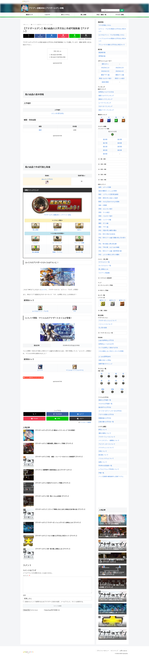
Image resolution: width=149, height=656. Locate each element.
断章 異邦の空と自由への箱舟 (108, 198)
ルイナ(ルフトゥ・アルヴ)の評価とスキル (111, 35)
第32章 (120, 150)
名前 (24, 595)
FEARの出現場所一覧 (105, 465)
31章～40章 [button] (103, 174)
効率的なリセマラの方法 (106, 92)
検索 (122, 10)
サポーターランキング (105, 106)
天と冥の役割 (103, 327)
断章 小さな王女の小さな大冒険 (109, 201)
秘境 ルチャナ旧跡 (105, 187)
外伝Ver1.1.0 (105, 67)
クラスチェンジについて (106, 447)
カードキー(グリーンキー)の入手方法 (110, 411)
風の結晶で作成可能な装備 (58, 57)
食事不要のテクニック (105, 364)
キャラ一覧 (79, 252)
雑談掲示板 (102, 52)
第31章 (105, 150)
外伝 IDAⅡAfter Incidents (107, 234)
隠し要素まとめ (103, 269)
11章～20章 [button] (103, 164)
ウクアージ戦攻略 (104, 273)
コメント (26, 575)
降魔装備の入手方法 (105, 418)
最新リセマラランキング (106, 95)
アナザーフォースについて (107, 437)
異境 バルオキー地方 (105, 216)
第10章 (105, 139)
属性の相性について (105, 433)
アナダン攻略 (119, 14)
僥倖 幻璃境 (103, 205)
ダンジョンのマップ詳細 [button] (106, 285)
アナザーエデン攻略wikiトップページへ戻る (57, 215)
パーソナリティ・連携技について (109, 440)
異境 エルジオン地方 (105, 209)
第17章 (105, 143)
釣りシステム (65, 14)
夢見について (103, 429)
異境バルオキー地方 (105, 78)
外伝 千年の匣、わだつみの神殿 (109, 247)
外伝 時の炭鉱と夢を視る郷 (107, 244)
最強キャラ (29, 14)
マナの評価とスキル (105, 25)
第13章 (120, 139)
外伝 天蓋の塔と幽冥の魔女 (107, 230)
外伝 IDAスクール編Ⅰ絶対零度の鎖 (110, 251)
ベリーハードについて (105, 324)
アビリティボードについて (107, 444)
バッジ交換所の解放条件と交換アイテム (111, 476)
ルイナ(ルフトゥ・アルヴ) (40, 311)
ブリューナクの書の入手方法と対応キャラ (112, 44)
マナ (74, 311)
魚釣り (79, 230)
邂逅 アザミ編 (103, 227)
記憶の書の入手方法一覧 (106, 421)
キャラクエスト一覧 (105, 265)
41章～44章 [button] (103, 179)
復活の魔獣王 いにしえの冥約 (108, 191)
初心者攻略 (35, 252)
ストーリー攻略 (79, 242)
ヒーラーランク (57, 242)
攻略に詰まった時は (105, 360)
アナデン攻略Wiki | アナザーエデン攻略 (46, 8)
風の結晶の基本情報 (56, 54)
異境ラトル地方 (120, 78)
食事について (103, 462)
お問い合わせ (123, 650)
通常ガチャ (105, 64)
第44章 (105, 154)
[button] (86, 36)
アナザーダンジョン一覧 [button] (106, 332)
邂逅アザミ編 (105, 75)
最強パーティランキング (106, 110)
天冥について (103, 451)
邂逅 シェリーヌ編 (105, 219)
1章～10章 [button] (103, 159)
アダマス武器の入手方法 (106, 414)
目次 (55, 51)
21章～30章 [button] (103, 169)
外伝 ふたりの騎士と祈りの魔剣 (109, 254)
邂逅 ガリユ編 (103, 223)
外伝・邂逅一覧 (101, 14)
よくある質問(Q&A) (105, 356)
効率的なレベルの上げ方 (106, 344)
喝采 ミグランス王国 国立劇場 (108, 194)
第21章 (105, 146)
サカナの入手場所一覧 (105, 403)
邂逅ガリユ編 (120, 75)
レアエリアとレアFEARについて (109, 469)
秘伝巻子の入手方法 (105, 407)
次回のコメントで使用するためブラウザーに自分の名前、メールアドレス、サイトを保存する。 (54, 601)
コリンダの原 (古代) (57, 113)
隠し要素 (83, 14)
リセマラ (47, 14)
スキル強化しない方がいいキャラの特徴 (111, 351)
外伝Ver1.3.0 (105, 71)
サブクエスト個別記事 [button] (106, 278)
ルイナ (44, 289)
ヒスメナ (40, 370)
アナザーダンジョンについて (107, 320)
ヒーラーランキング (105, 103)
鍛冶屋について (103, 455)
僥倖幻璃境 (105, 82)
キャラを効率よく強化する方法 (108, 347)
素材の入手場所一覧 (105, 400)
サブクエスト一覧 (104, 262)
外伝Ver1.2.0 (120, 67)
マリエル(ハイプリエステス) (74, 370)
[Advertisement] (57, 76)
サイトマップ (114, 650)
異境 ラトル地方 (104, 212)
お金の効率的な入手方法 (106, 340)
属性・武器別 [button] (103, 310)
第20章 (120, 143)
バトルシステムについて (106, 458)
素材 (40, 130)
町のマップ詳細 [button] (104, 290)
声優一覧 (101, 473)
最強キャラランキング (105, 99)
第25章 (120, 146)
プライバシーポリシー (103, 650)
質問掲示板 (102, 56)
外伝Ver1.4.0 (120, 71)
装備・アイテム (57, 252)
